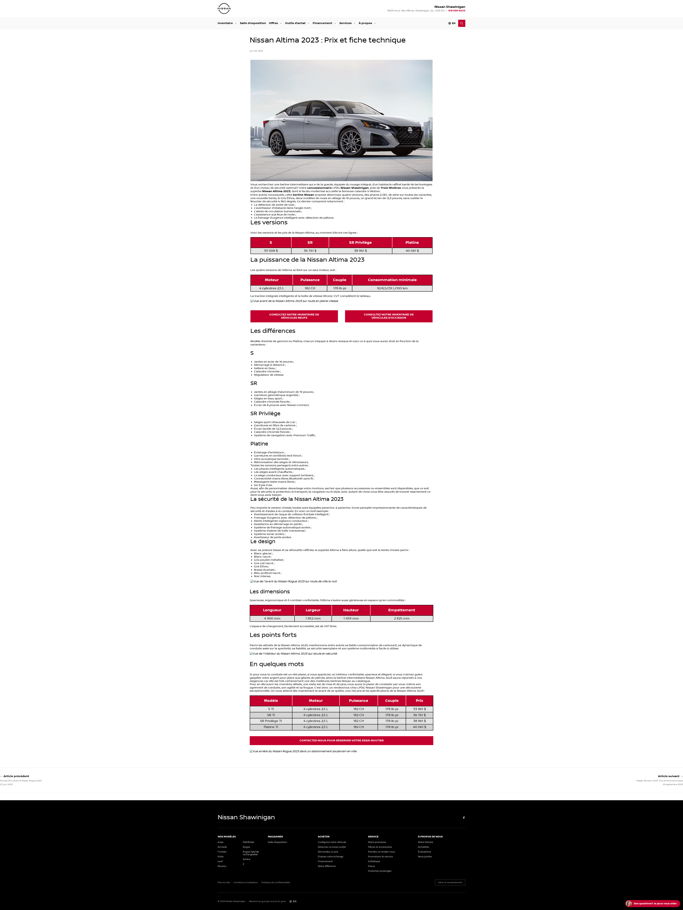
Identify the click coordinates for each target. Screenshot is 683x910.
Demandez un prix (328, 852)
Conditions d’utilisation (246, 882)
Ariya (220, 842)
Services (345, 23)
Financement (322, 23)
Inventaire (225, 23)
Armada (222, 847)
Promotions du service (380, 856)
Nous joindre (425, 856)
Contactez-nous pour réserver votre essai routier (342, 740)
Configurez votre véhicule (332, 842)
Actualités (423, 847)
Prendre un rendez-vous (381, 852)
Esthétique (374, 861)
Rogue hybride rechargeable (251, 853)
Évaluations (424, 852)
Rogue (246, 847)
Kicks (221, 856)
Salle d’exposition (253, 23)
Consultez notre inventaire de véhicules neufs (294, 316)
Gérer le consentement (450, 882)
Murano (222, 866)
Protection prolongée (379, 871)
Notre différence (327, 866)
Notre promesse (377, 842)
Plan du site (224, 882)
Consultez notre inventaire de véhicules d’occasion (389, 316)
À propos (365, 23)
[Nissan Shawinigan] (224, 8)
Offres (273, 23)
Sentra (246, 859)
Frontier (222, 852)
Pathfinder (248, 842)
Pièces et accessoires (380, 847)
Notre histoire (425, 842)
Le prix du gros (278, 901)
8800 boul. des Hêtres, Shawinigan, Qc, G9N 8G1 (416, 10)
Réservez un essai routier (332, 847)
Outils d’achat (295, 23)
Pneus (371, 866)
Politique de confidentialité (275, 882)
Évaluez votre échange (330, 856)
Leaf (220, 861)
